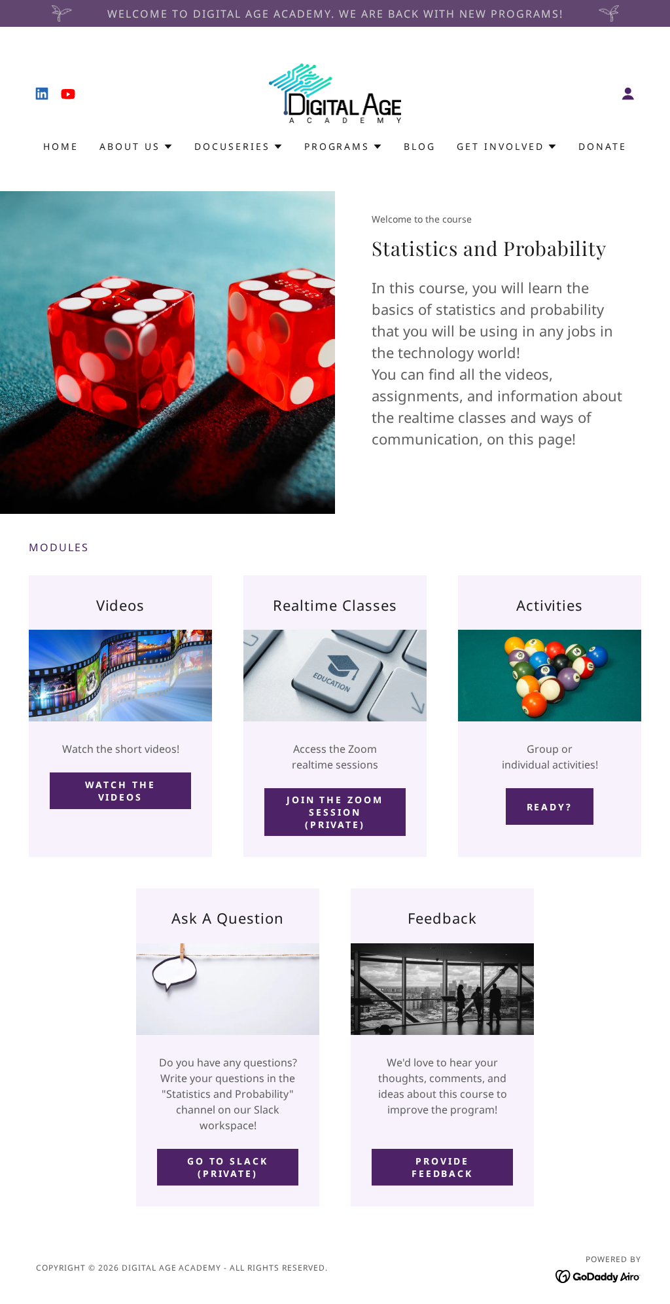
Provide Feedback (443, 1167)
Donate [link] (602, 146)
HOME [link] (61, 146)
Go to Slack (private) (228, 1167)
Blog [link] (420, 146)
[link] (42, 94)
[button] (628, 94)
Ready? (550, 807)
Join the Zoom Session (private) (335, 812)
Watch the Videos (120, 790)
